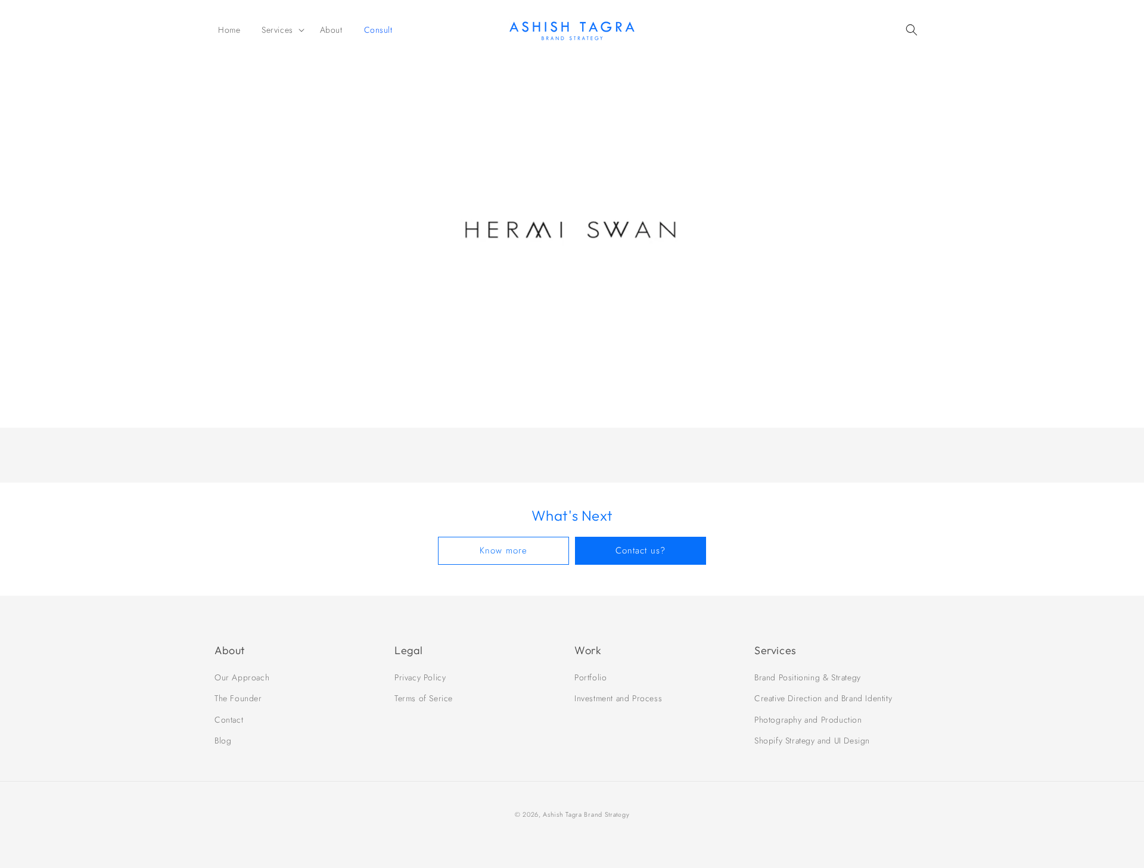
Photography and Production (808, 720)
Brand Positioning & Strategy (807, 677)
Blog (222, 740)
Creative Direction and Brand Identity (823, 698)
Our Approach (241, 677)
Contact (228, 720)
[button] (280, 29)
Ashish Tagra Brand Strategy (586, 814)
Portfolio (590, 677)
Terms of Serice (423, 698)
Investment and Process (618, 698)
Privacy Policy (420, 677)
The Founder (238, 698)
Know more (503, 550)
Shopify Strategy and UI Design (812, 740)
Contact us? (640, 550)
